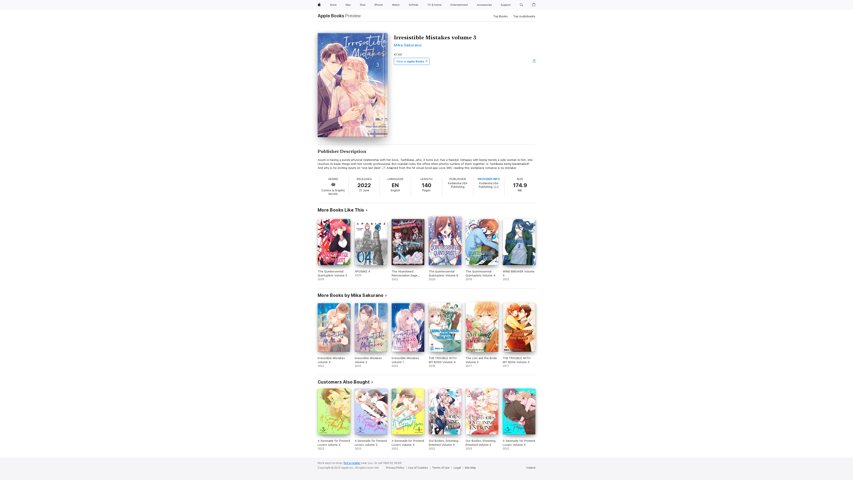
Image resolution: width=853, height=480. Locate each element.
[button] (521, 5)
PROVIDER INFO (489, 179)
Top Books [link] (500, 16)
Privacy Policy (395, 467)
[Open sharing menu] (534, 61)
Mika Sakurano (407, 45)
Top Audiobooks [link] (524, 16)
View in (410, 61)
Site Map (470, 467)
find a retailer (352, 463)
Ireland (530, 467)
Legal (457, 467)
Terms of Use (441, 467)
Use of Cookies (418, 467)
